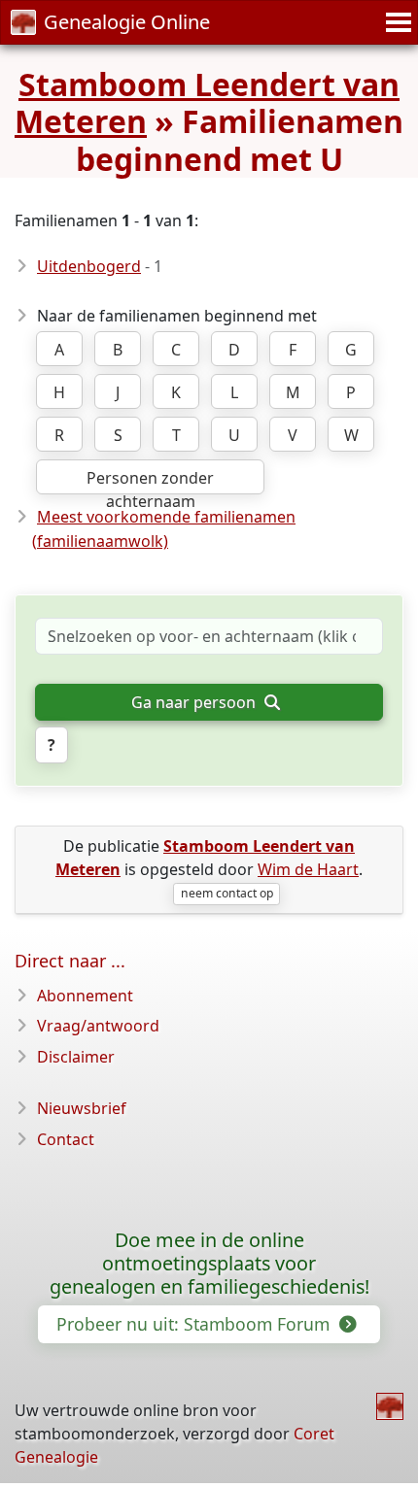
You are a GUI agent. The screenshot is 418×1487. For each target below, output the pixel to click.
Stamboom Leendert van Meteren (207, 102)
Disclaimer (76, 1056)
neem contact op (227, 893)
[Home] (389, 1406)
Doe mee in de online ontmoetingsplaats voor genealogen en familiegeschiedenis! (209, 1263)
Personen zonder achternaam (150, 480)
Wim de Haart (308, 869)
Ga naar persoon (195, 702)
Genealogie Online (127, 22)
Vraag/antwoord (98, 1025)
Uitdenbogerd (89, 266)
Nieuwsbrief (81, 1108)
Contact (65, 1139)
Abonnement (85, 995)
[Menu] (395, 22)
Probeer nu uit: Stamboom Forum (195, 1323)
